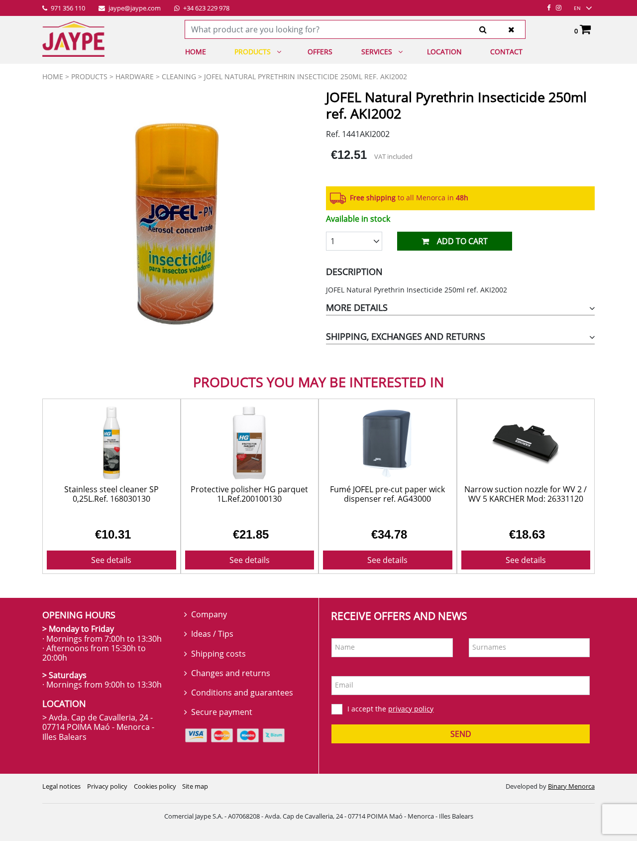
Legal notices (61, 786)
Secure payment (221, 711)
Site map (195, 786)
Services (376, 51)
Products (252, 51)
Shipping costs (218, 653)
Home (195, 51)
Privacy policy (107, 786)
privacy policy (410, 708)
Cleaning (179, 76)
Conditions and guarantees (242, 692)
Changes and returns (230, 673)
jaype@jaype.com (134, 8)
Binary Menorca (571, 786)
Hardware (134, 76)
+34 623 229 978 (205, 8)
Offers (320, 51)
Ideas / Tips (212, 633)
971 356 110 (67, 8)
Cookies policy (155, 786)
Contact (506, 51)
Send (460, 733)
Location (444, 51)
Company (209, 614)
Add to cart (462, 241)
